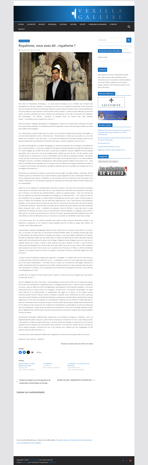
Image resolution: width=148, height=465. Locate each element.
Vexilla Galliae (36, 50)
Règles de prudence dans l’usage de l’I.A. (111, 150)
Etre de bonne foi (104, 143)
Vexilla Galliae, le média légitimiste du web (27, 365)
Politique (63, 24)
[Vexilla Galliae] (74, 7)
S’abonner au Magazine (98, 24)
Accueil (21, 24)
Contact (21, 29)
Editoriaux (52, 24)
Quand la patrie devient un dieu (109, 146)
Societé (82, 24)
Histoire (73, 24)
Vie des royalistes (24, 41)
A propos (113, 24)
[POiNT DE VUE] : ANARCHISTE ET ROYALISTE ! (74, 380)
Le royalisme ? (48, 363)
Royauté (42, 24)
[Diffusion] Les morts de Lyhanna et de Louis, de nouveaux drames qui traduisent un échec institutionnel (114, 132)
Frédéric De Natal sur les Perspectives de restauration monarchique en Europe (34, 381)
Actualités (31, 24)
